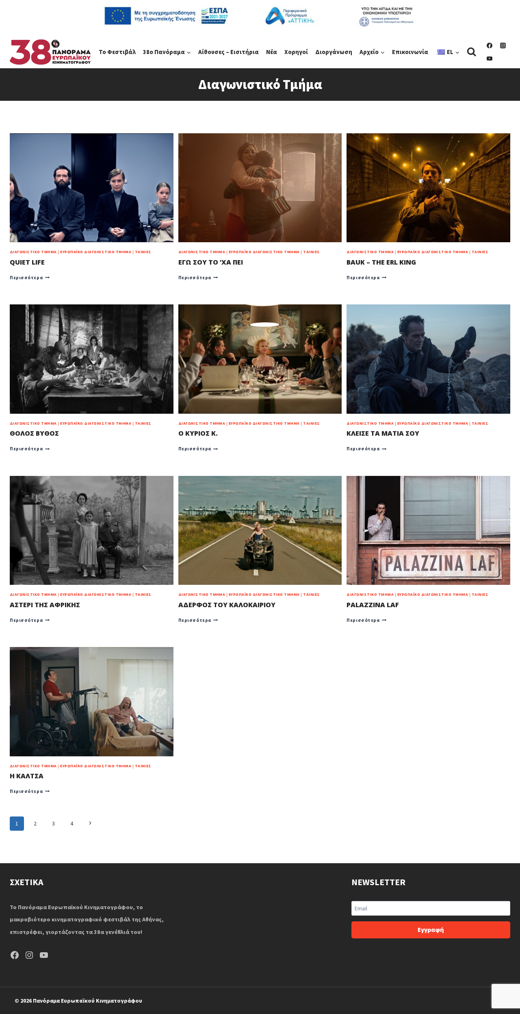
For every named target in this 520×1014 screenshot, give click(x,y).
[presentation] (91, 187)
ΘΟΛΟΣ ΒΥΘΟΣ (34, 433)
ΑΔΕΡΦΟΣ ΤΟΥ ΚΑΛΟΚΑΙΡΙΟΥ (226, 604)
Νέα (271, 52)
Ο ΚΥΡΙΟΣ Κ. (198, 433)
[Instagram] (503, 45)
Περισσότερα (30, 277)
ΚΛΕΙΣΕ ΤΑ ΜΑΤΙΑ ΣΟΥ (383, 433)
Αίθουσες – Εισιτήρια (228, 52)
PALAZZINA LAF (373, 604)
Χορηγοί (296, 52)
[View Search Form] (471, 51)
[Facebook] (489, 45)
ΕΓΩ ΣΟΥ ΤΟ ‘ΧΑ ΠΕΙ (210, 262)
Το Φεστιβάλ (117, 52)
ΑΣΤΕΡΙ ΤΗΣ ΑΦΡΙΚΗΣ (45, 604)
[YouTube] (489, 58)
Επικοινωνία (410, 52)
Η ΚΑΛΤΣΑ (26, 775)
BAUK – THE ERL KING (381, 262)
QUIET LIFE (27, 262)
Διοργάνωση (333, 52)
